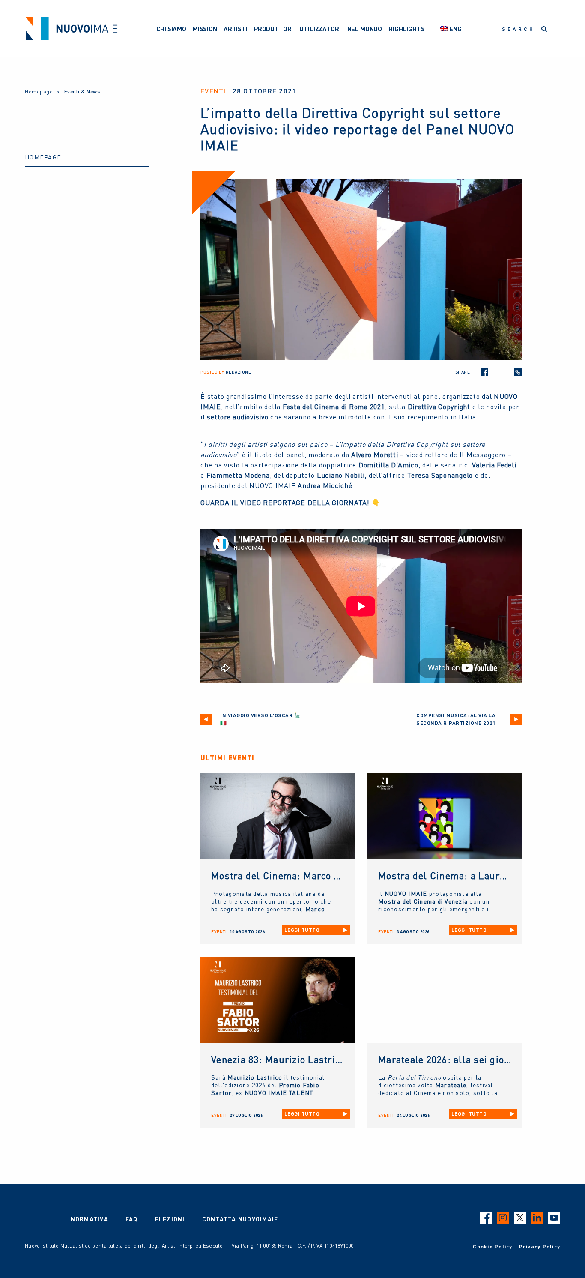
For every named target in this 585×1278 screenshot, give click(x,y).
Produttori (273, 28)
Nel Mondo (364, 28)
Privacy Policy (540, 1246)
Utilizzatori (319, 28)
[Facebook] (484, 372)
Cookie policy (492, 1246)
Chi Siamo (171, 28)
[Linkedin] (506, 372)
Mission (205, 28)
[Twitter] (495, 372)
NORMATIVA (89, 1219)
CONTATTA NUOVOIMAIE (240, 1219)
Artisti (236, 28)
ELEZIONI (170, 1219)
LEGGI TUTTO (302, 930)
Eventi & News (82, 91)
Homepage (39, 91)
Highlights (406, 28)
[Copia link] (518, 372)
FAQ (131, 1219)
